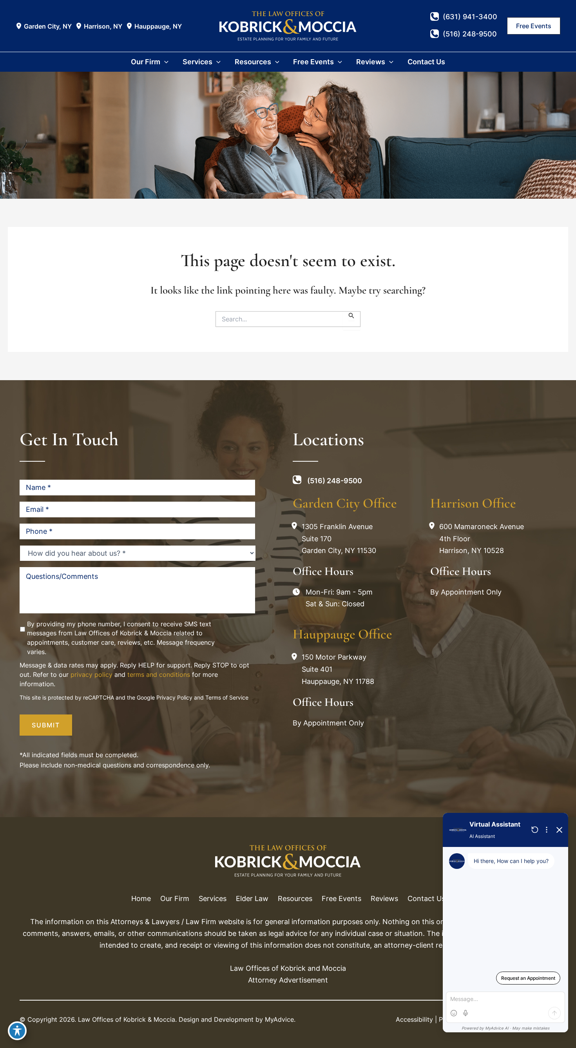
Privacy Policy (174, 697)
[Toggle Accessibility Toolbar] (17, 1030)
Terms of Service (226, 697)
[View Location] (20, 26)
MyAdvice (279, 1019)
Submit (46, 725)
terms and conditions (158, 674)
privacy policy (91, 674)
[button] (533, 25)
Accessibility (414, 1019)
